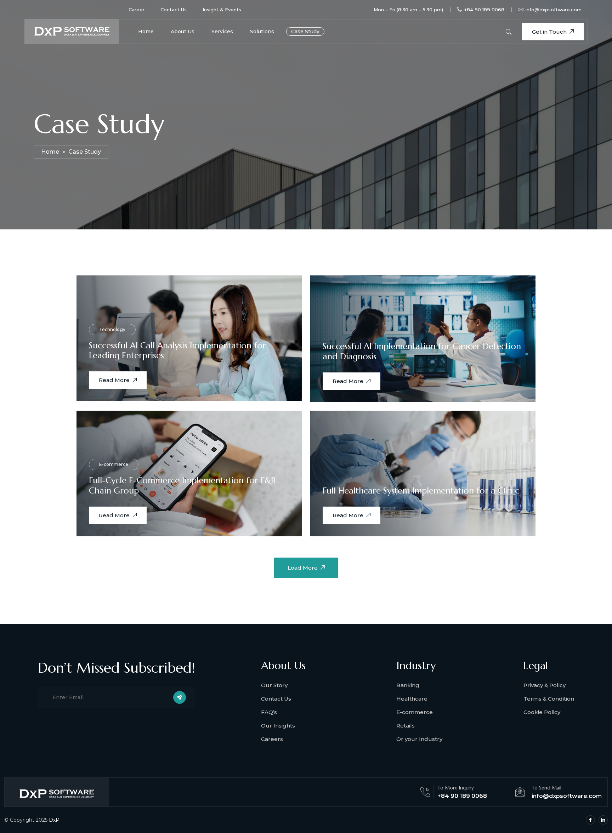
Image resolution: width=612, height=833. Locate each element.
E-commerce (113, 464)
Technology (112, 329)
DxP (54, 820)
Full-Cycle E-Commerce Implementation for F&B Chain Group (182, 485)
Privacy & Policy (544, 685)
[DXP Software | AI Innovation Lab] (71, 31)
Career (136, 9)
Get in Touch (549, 31)
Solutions (262, 31)
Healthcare (411, 698)
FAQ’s (269, 712)
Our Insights (278, 725)
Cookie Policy (541, 712)
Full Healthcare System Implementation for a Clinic (421, 490)
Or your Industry (419, 739)
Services (222, 31)
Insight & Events (222, 9)
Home (146, 31)
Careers (272, 739)
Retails (405, 725)
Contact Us (173, 9)
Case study (305, 31)
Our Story (274, 685)
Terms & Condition (548, 698)
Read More (114, 380)
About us (182, 31)
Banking (407, 685)
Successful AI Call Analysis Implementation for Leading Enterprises (177, 350)
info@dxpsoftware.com (554, 9)
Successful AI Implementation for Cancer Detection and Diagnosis (422, 351)
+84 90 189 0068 (484, 9)
